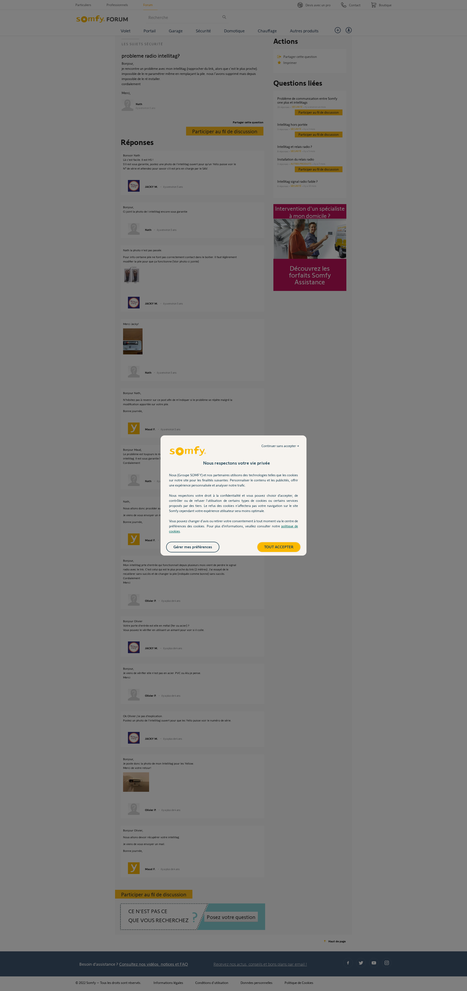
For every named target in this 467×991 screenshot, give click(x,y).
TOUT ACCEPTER (279, 546)
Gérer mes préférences (192, 546)
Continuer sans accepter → (280, 446)
